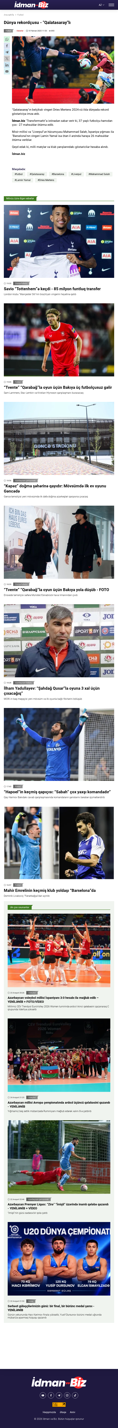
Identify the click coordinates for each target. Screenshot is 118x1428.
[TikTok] (75, 1395)
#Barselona (58, 174)
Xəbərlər (20, 31)
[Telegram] (59, 1395)
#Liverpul (76, 174)
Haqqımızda (49, 1412)
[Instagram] (67, 1395)
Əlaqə (63, 1412)
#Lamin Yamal (23, 180)
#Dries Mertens (46, 180)
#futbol (19, 174)
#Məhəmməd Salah (99, 174)
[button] (6, 39)
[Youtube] (43, 1395)
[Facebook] (51, 1395)
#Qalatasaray (37, 174)
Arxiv (72, 1412)
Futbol (8, 31)
